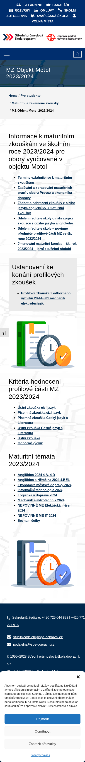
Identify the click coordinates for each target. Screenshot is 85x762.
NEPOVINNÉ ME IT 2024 (37, 515)
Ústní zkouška (29, 438)
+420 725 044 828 (55, 617)
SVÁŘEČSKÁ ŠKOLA (52, 16)
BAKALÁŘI (60, 5)
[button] (78, 677)
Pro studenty (31, 95)
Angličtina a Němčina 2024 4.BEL (44, 480)
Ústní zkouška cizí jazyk (37, 407)
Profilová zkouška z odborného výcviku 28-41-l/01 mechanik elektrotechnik (45, 298)
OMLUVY (47, 10)
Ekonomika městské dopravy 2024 (44, 485)
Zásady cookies (40, 755)
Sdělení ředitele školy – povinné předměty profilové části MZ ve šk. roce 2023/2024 (45, 233)
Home (13, 95)
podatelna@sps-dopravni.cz (34, 644)
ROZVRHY (22, 10)
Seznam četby (29, 520)
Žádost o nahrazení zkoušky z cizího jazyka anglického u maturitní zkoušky (46, 208)
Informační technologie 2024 (40, 490)
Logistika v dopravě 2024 (37, 495)
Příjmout (42, 719)
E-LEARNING (32, 5)
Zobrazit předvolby (42, 744)
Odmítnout (42, 731)
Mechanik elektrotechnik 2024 (41, 500)
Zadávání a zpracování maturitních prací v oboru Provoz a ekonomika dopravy (45, 193)
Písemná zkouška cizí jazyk (39, 412)
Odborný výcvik (30, 443)
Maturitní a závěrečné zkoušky (35, 103)
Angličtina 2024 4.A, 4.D (36, 475)
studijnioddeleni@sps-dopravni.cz (38, 637)
